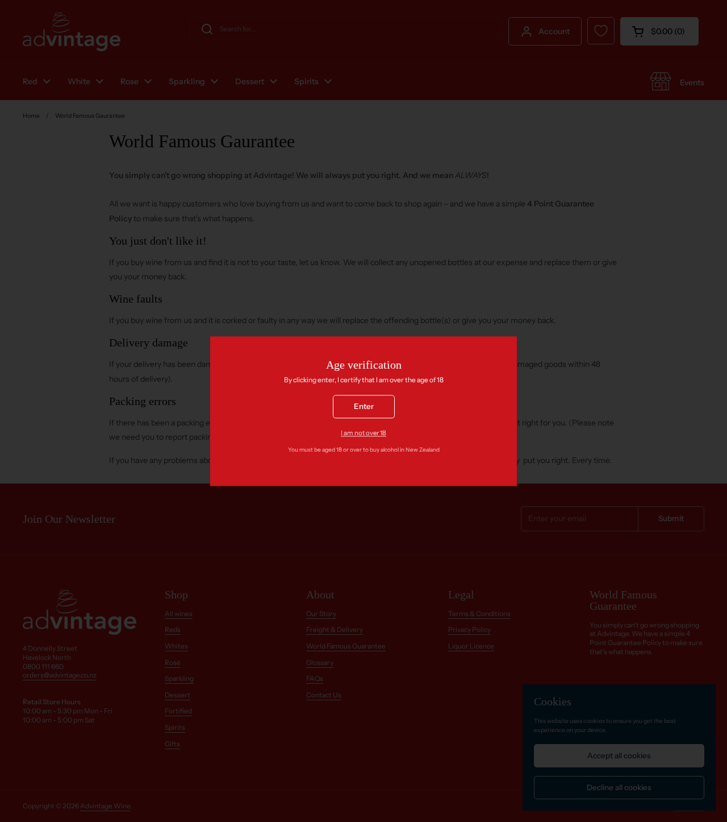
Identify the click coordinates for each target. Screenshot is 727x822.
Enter (364, 406)
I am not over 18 (363, 433)
